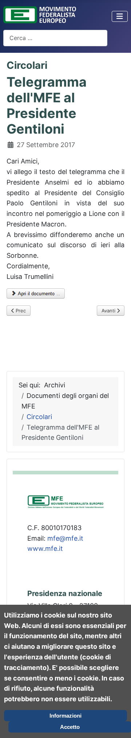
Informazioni (65, 716)
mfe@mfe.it (65, 538)
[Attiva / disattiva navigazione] (120, 16)
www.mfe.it (45, 548)
